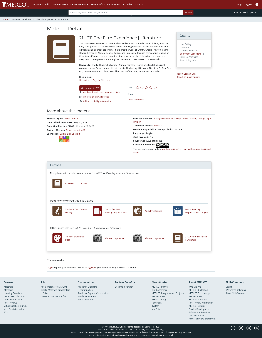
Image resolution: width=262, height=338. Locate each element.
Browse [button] (37, 4)
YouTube (156, 309)
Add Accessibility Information (97, 101)
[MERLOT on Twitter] (241, 329)
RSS (6, 312)
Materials (8, 286)
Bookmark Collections (190, 53)
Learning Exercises (13, 293)
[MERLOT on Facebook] (233, 329)
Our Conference (159, 289)
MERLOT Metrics (160, 286)
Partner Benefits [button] (78, 4)
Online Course (71, 118)
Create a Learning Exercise (96, 96)
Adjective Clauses (153, 210)
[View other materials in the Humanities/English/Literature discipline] (58, 183)
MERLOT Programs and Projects (168, 293)
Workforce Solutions (236, 289)
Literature (107, 80)
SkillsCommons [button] (134, 4)
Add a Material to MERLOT (54, 286)
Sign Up (249, 4)
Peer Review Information (201, 302)
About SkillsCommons (236, 293)
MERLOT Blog (159, 299)
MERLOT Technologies (200, 293)
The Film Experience (114, 238)
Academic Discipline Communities (87, 288)
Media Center (158, 296)
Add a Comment (136, 99)
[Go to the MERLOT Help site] (257, 4)
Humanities (84, 80)
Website (158, 125)
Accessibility (194, 318)
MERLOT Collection (198, 289)
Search (188, 12)
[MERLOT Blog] (257, 329)
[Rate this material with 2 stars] (142, 88)
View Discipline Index (14, 309)
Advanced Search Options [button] (245, 12)
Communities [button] (59, 4)
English (96, 80)
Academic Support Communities (93, 293)
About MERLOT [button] (115, 4)
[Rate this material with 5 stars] (155, 88)
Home (5, 19)
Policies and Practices (199, 312)
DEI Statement (208, 318)
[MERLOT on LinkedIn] (249, 329)
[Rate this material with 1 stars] (138, 88)
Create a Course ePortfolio (54, 296)
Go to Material (88, 88)
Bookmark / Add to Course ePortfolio (101, 92)
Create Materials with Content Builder (55, 291)
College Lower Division (185, 118)
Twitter (155, 305)
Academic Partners (87, 296)
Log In (240, 4)
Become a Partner (124, 286)
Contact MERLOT (153, 327)
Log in (50, 267)
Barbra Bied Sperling (70, 133)
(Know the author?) (75, 130)
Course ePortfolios (13, 299)
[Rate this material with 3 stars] (147, 88)
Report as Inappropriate (188, 76)
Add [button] (47, 4)
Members (8, 289)
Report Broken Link (185, 73)
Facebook (156, 302)
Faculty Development (199, 309)
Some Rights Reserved (132, 327)
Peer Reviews (10, 302)
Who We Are (195, 286)
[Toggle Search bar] (131, 15)
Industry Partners (86, 299)
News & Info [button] (97, 4)
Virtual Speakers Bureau (15, 305)
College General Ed (163, 118)
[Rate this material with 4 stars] (151, 88)
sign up (91, 267)
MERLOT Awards (197, 305)
